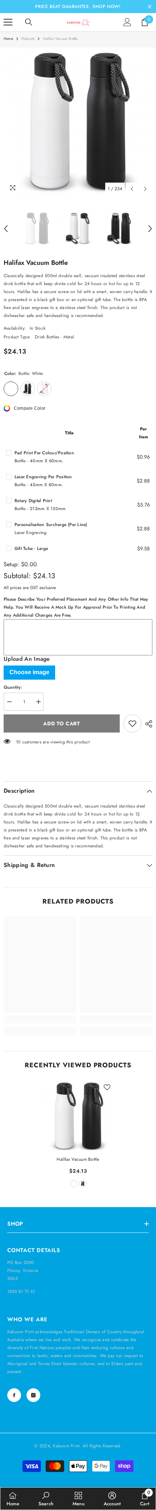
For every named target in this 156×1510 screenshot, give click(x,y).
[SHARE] (146, 724)
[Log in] (127, 22)
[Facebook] (14, 1395)
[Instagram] (33, 1395)
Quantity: (13, 687)
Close (149, 6)
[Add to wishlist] (132, 723)
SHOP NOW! (106, 6)
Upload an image (27, 659)
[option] (78, 121)
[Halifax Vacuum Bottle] (78, 1116)
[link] (40, 1019)
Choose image (29, 672)
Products (28, 38)
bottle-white (73, 1183)
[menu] (8, 22)
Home (8, 38)
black (82, 1183)
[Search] (28, 22)
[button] (132, 189)
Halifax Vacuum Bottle (78, 1159)
